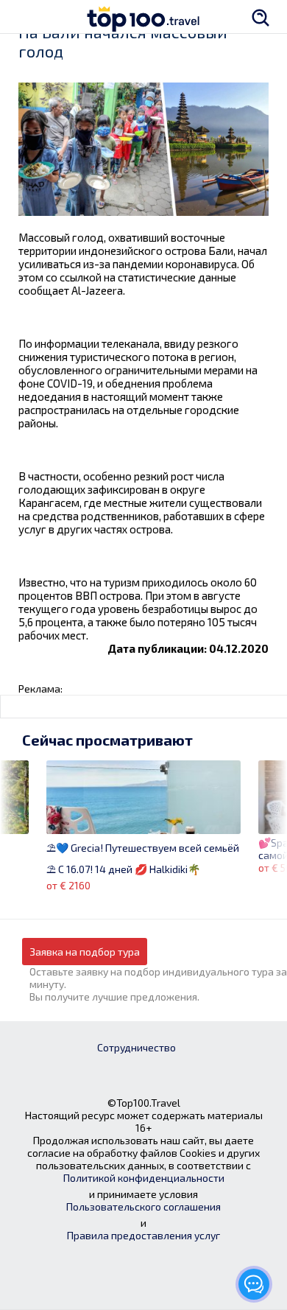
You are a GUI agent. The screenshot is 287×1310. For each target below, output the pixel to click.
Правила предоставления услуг (143, 1235)
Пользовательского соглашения (143, 1206)
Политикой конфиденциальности (143, 1177)
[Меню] (26, 16)
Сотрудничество (136, 1047)
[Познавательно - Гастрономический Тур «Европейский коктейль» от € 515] (14, 818)
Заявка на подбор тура (84, 951)
